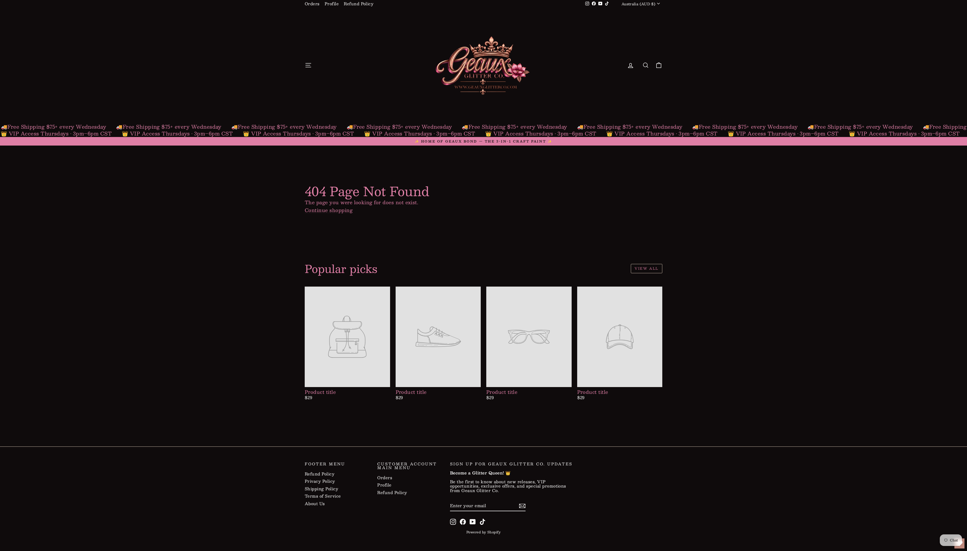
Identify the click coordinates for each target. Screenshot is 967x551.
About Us (315, 503)
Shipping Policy (321, 489)
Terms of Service (323, 496)
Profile (332, 3)
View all (647, 268)
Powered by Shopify (483, 532)
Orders (312, 3)
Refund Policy (358, 3)
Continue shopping (329, 210)
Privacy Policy (320, 481)
